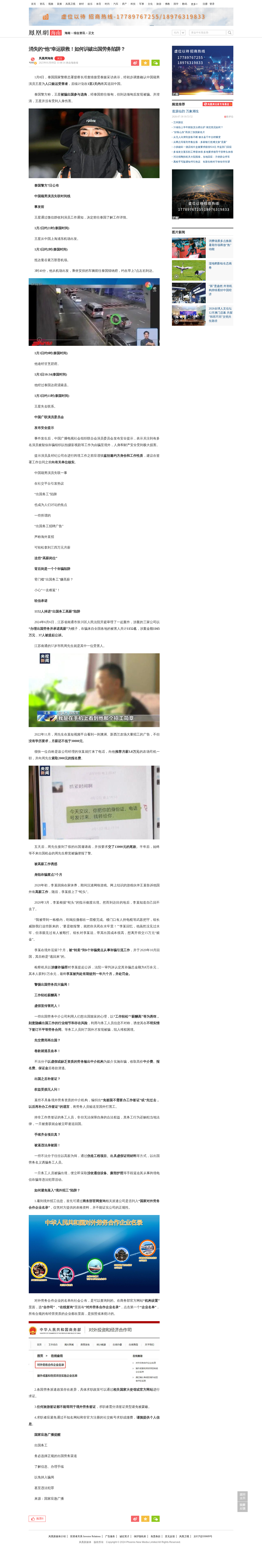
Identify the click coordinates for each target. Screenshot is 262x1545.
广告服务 (110, 1536)
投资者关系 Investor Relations (85, 1536)
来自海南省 (58, 62)
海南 (67, 33)
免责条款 (155, 1536)
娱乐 (90, 3)
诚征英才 (124, 1536)
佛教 (167, 3)
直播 (59, 3)
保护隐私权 (140, 1536)
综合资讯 (79, 33)
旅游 (158, 3)
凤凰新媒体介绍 (57, 1536)
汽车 (115, 3)
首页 (33, 3)
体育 (98, 3)
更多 (193, 4)
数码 (184, 3)
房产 (124, 3)
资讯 (42, 3)
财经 (81, 3)
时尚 (107, 3)
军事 (141, 3)
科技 (133, 3)
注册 (205, 3)
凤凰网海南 (46, 58)
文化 (150, 3)
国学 (176, 3)
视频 (50, 3)
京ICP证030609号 (203, 1536)
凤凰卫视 (70, 3)
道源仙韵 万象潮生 (185, 111)
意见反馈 (170, 1536)
